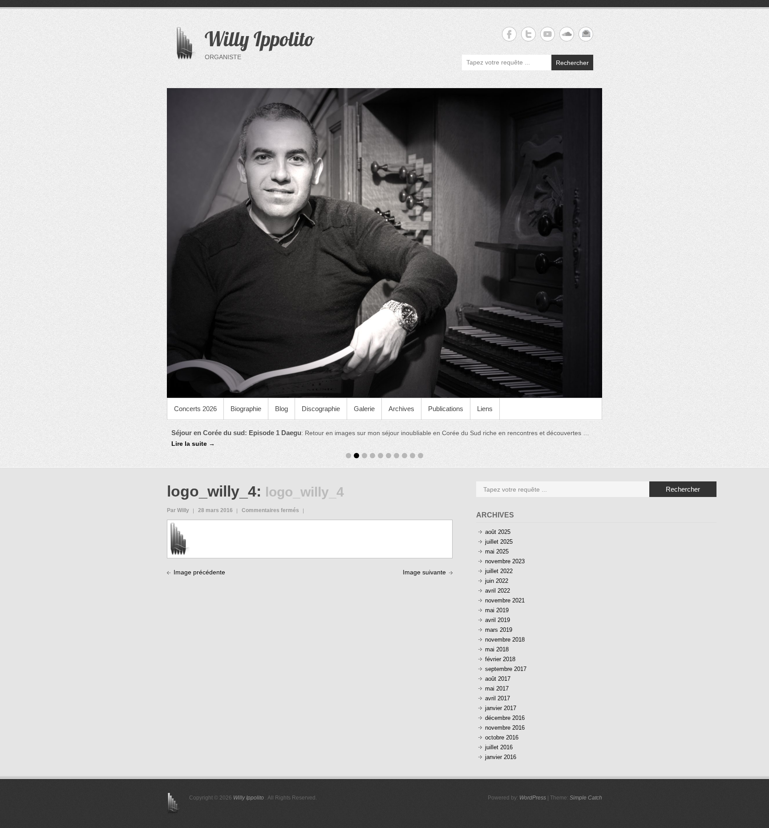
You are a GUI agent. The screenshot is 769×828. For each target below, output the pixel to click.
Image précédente (199, 572)
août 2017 (497, 678)
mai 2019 (497, 610)
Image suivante (424, 572)
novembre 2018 (505, 639)
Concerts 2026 (195, 408)
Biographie (246, 408)
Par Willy (178, 510)
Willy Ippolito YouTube (547, 34)
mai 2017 (497, 688)
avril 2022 (497, 590)
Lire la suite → (193, 443)
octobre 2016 (501, 737)
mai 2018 (497, 649)
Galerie (364, 408)
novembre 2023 (505, 561)
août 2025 (497, 532)
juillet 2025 (499, 541)
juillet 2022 (499, 571)
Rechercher (572, 62)
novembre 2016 (505, 727)
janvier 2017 (500, 708)
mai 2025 (497, 551)
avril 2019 (497, 620)
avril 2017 (497, 698)
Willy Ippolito (260, 38)
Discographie (321, 408)
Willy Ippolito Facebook (509, 34)
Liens (485, 408)
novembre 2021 (505, 600)
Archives (401, 408)
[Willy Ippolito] (384, 243)
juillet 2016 (499, 747)
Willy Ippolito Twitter (528, 34)
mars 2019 (498, 629)
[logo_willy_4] (180, 527)
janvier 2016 (500, 757)
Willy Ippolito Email (586, 34)
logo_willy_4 (211, 491)
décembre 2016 (505, 718)
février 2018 (500, 659)
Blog (281, 408)
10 (420, 455)
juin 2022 (496, 581)
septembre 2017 (505, 669)
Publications (445, 408)
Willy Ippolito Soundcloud (566, 34)
